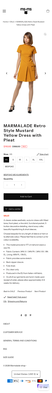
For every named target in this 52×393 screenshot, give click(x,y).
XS (6, 159)
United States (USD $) (25, 374)
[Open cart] (48, 11)
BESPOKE (9, 166)
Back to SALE (9, 291)
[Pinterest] (30, 315)
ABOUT (6, 324)
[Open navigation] (4, 11)
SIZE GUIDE (8, 357)
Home (5, 22)
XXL (41, 159)
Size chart (43, 154)
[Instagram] (26, 315)
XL (33, 159)
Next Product (40, 291)
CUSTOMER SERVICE (13, 332)
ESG (5, 349)
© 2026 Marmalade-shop (14, 365)
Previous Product (24, 291)
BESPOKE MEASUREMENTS (16, 175)
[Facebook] (21, 315)
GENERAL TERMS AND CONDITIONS (20, 340)
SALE (12, 22)
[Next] (45, 73)
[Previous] (7, 73)
